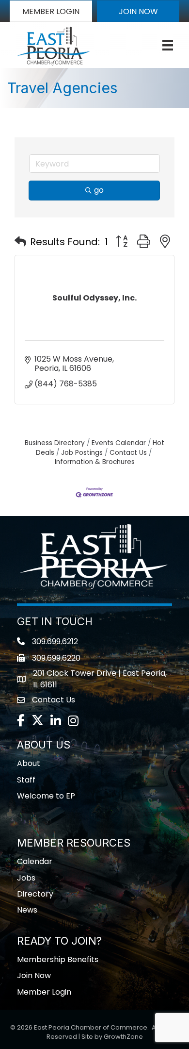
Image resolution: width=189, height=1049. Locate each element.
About (28, 763)
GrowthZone (123, 1036)
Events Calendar (119, 443)
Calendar (34, 861)
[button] (51, 11)
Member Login (44, 992)
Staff (26, 779)
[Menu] (168, 45)
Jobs (26, 877)
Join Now (34, 975)
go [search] (99, 190)
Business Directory (55, 443)
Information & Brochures (95, 461)
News (27, 910)
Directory (35, 893)
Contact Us (128, 452)
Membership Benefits (57, 959)
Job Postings (82, 452)
